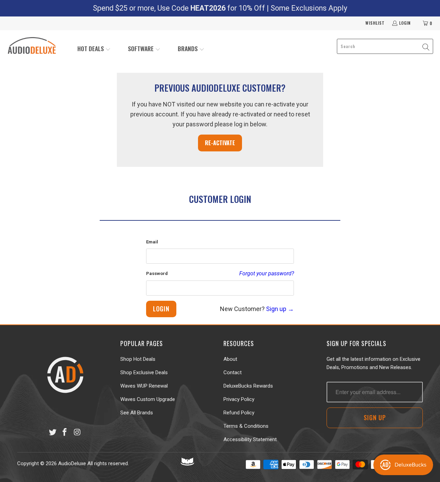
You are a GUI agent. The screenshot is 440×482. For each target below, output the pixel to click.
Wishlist (375, 23)
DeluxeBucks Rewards (248, 386)
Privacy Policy (238, 399)
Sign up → (280, 308)
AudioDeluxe (72, 463)
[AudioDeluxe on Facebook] (65, 432)
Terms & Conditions (245, 426)
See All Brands (136, 413)
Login (405, 23)
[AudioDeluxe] (32, 46)
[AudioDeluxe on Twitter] (52, 432)
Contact (232, 372)
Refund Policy (238, 413)
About (230, 359)
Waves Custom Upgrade (147, 399)
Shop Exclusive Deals (144, 372)
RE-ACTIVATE (220, 143)
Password (157, 273)
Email (152, 241)
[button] (94, 49)
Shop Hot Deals (137, 359)
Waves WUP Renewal (144, 386)
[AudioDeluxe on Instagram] (77, 432)
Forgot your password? (266, 273)
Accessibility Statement (250, 439)
